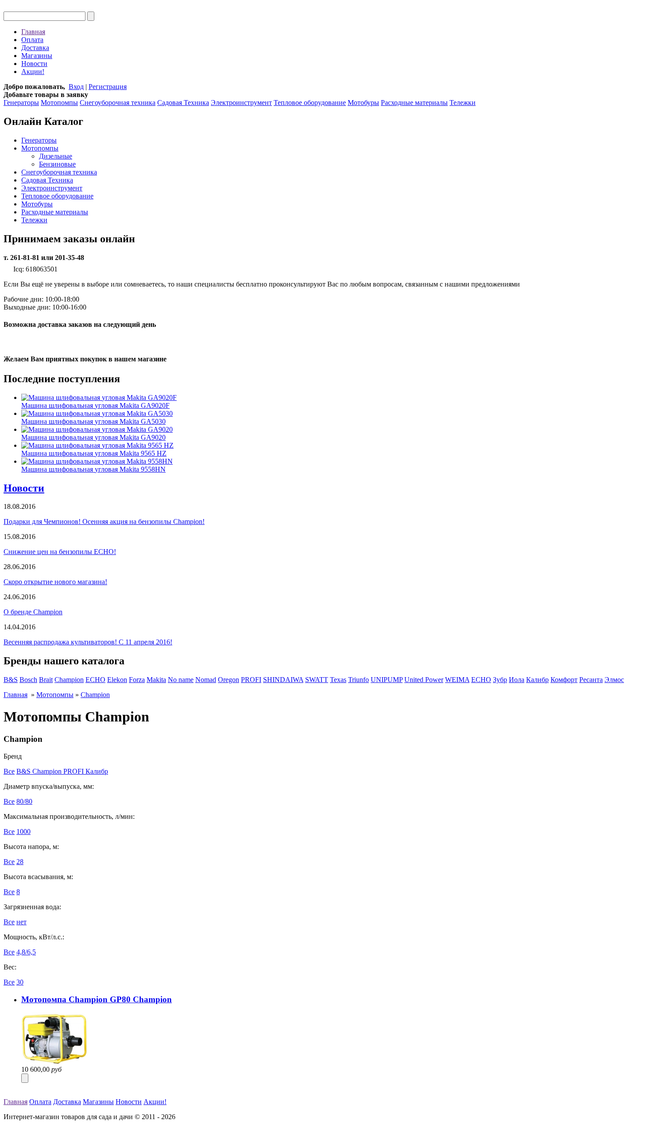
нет (21, 922)
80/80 (24, 801)
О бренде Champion (33, 612)
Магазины (36, 55)
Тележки (463, 102)
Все (9, 771)
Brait (46, 679)
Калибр (537, 679)
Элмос (614, 679)
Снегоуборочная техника (117, 102)
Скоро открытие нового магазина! (55, 581)
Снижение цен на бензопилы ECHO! (60, 551)
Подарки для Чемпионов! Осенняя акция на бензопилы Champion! (104, 521)
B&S (11, 679)
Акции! (32, 71)
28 (19, 861)
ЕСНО (481, 679)
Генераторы (21, 102)
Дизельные (55, 156)
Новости (34, 63)
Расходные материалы (414, 102)
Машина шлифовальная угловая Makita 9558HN (93, 469)
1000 (23, 831)
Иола (516, 679)
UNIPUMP (387, 679)
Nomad (205, 679)
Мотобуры (363, 102)
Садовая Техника (183, 102)
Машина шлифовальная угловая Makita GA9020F (95, 405)
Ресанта (591, 679)
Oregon (228, 679)
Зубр (500, 679)
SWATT (316, 679)
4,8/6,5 (26, 952)
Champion (69, 679)
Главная (33, 31)
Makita (156, 679)
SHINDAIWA (283, 679)
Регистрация (108, 86)
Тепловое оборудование (310, 102)
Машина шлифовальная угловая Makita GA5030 (93, 421)
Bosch (28, 679)
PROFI (251, 679)
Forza (137, 679)
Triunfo (358, 679)
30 (19, 982)
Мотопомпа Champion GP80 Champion (96, 999)
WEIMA (457, 679)
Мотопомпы (59, 102)
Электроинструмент (241, 102)
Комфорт (563, 679)
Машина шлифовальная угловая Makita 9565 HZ (94, 453)
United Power (423, 679)
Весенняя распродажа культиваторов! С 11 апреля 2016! (88, 642)
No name (181, 679)
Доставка (35, 47)
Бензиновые (57, 164)
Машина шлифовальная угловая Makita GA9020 (93, 437)
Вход (76, 86)
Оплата (32, 39)
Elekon (117, 679)
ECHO (95, 679)
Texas (338, 679)
